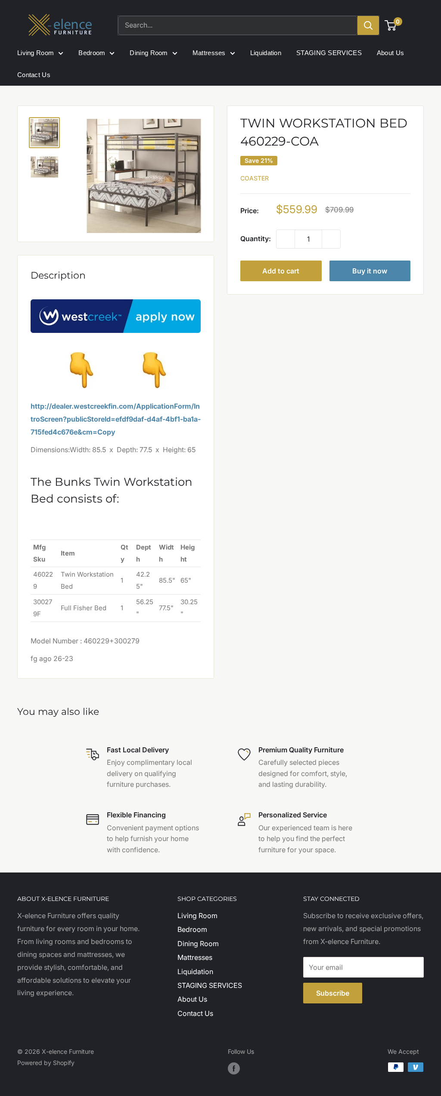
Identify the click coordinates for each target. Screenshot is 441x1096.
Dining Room (149, 52)
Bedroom (91, 52)
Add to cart (280, 271)
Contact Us (33, 74)
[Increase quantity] (331, 239)
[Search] (368, 25)
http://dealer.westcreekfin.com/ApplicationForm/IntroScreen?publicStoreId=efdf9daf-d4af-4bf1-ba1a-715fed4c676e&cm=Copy (116, 419)
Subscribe (332, 993)
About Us (390, 52)
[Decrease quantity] (285, 239)
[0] (390, 25)
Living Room (35, 52)
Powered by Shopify (46, 1062)
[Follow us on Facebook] (234, 1068)
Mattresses (209, 52)
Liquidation (265, 52)
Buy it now (369, 271)
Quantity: (255, 238)
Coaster (254, 178)
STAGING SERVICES (329, 52)
